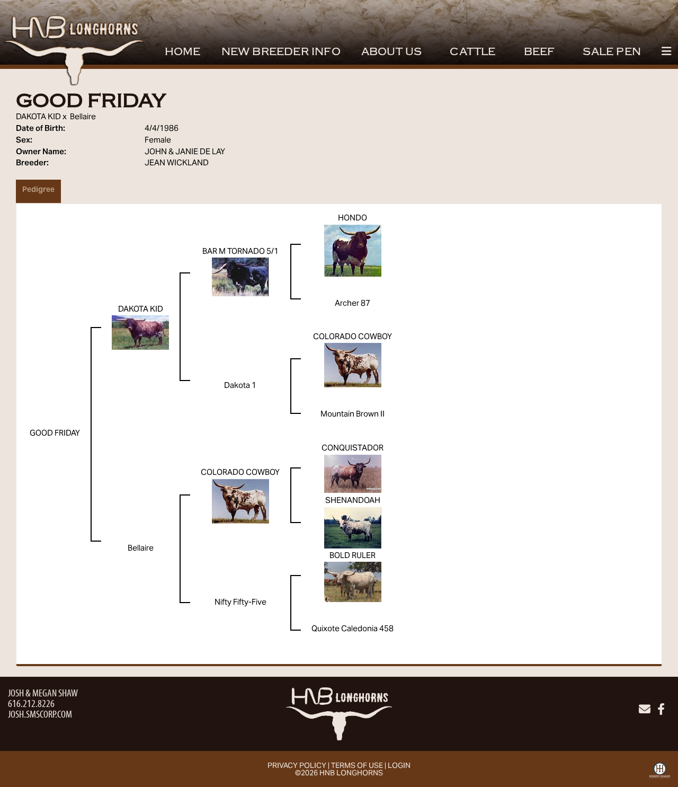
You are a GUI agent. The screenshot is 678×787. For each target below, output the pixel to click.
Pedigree (38, 190)
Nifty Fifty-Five (240, 602)
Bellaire (83, 117)
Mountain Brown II (352, 414)
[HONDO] (352, 250)
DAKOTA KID (38, 117)
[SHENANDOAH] (352, 527)
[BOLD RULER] (352, 581)
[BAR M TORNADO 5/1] (240, 277)
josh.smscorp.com (40, 713)
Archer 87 (352, 303)
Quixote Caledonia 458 (352, 629)
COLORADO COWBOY (352, 337)
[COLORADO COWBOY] (352, 365)
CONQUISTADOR (352, 448)
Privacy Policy (296, 766)
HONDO (352, 218)
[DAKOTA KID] (140, 332)
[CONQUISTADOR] (352, 473)
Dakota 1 (240, 385)
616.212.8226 (31, 703)
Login (399, 766)
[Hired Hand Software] (659, 774)
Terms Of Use (357, 766)
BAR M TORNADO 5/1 (240, 251)
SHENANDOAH (352, 500)
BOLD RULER (352, 555)
